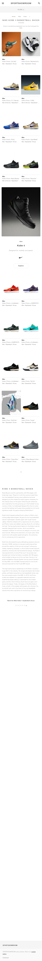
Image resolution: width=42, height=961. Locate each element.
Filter (21, 9)
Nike (19, 16)
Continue (6, 957)
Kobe (25, 16)
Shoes (14, 16)
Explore (21, 266)
